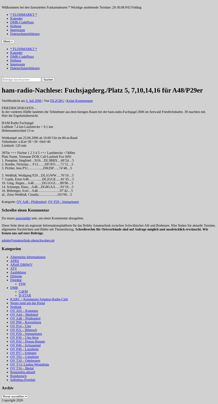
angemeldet (23, 218)
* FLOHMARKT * (23, 14)
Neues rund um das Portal (27, 303)
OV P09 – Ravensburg (25, 322)
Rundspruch (18, 376)
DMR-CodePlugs (22, 22)
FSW (22, 284)
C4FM (23, 291)
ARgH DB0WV (21, 264)
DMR (14, 288)
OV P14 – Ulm (20, 326)
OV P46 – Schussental (25, 345)
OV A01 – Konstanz (24, 311)
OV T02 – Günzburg (24, 357)
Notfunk (16, 307)
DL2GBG (57, 101)
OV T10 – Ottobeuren (25, 360)
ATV (13, 268)
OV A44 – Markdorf (24, 314)
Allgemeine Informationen (28, 257)
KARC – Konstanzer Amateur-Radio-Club (39, 299)
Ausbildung (18, 272)
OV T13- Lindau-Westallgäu (29, 364)
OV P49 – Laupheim (24, 349)
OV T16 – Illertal (22, 368)
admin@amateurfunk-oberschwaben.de (28, 240)
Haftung (15, 26)
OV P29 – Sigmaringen (26, 334)
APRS (14, 261)
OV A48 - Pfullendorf (31, 202)
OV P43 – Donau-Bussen (27, 341)
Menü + (8, 41)
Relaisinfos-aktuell (22, 372)
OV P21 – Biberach (23, 330)
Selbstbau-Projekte (22, 380)
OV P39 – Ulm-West (24, 337)
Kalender (16, 18)
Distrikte (16, 280)
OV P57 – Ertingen (23, 353)
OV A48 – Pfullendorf (25, 318)
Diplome (16, 276)
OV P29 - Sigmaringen (63, 202)
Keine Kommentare (79, 101)
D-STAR (25, 295)
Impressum (17, 30)
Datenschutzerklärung (25, 34)
